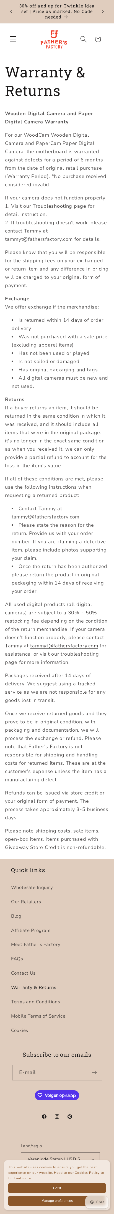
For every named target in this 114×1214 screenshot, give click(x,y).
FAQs (17, 959)
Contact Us (23, 973)
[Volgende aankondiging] (103, 12)
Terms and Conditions (35, 1002)
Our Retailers (26, 902)
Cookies (19, 1030)
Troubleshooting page (59, 206)
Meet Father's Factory (36, 944)
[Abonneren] (94, 1072)
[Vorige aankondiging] (11, 12)
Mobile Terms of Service (38, 1016)
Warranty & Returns (33, 987)
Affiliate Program (30, 930)
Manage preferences (57, 1201)
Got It (57, 1188)
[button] (13, 39)
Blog (16, 916)
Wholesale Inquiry (32, 887)
